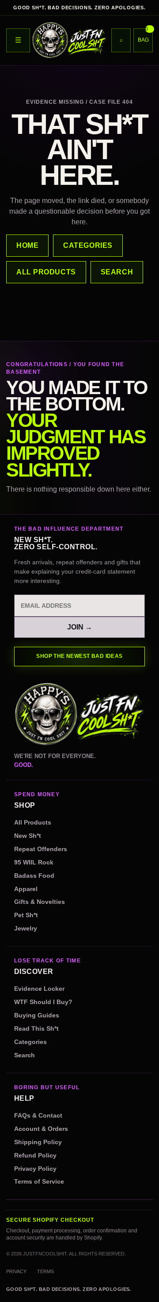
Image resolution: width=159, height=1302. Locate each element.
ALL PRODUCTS (46, 272)
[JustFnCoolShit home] (69, 40)
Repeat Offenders (40, 849)
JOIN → (79, 627)
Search (24, 1055)
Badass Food (34, 875)
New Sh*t (27, 836)
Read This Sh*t (36, 1028)
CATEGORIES (88, 245)
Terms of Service (39, 1181)
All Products (32, 822)
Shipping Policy (38, 1142)
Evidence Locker (39, 988)
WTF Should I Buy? (43, 1002)
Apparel (26, 889)
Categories (30, 1042)
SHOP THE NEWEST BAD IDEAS (79, 656)
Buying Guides (36, 1015)
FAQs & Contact (38, 1115)
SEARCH (117, 272)
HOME (27, 245)
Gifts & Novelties (39, 902)
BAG (143, 35)
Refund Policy (35, 1155)
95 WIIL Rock (33, 862)
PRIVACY (16, 1271)
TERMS (45, 1271)
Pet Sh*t (26, 915)
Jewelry (25, 928)
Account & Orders (41, 1129)
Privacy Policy (35, 1168)
